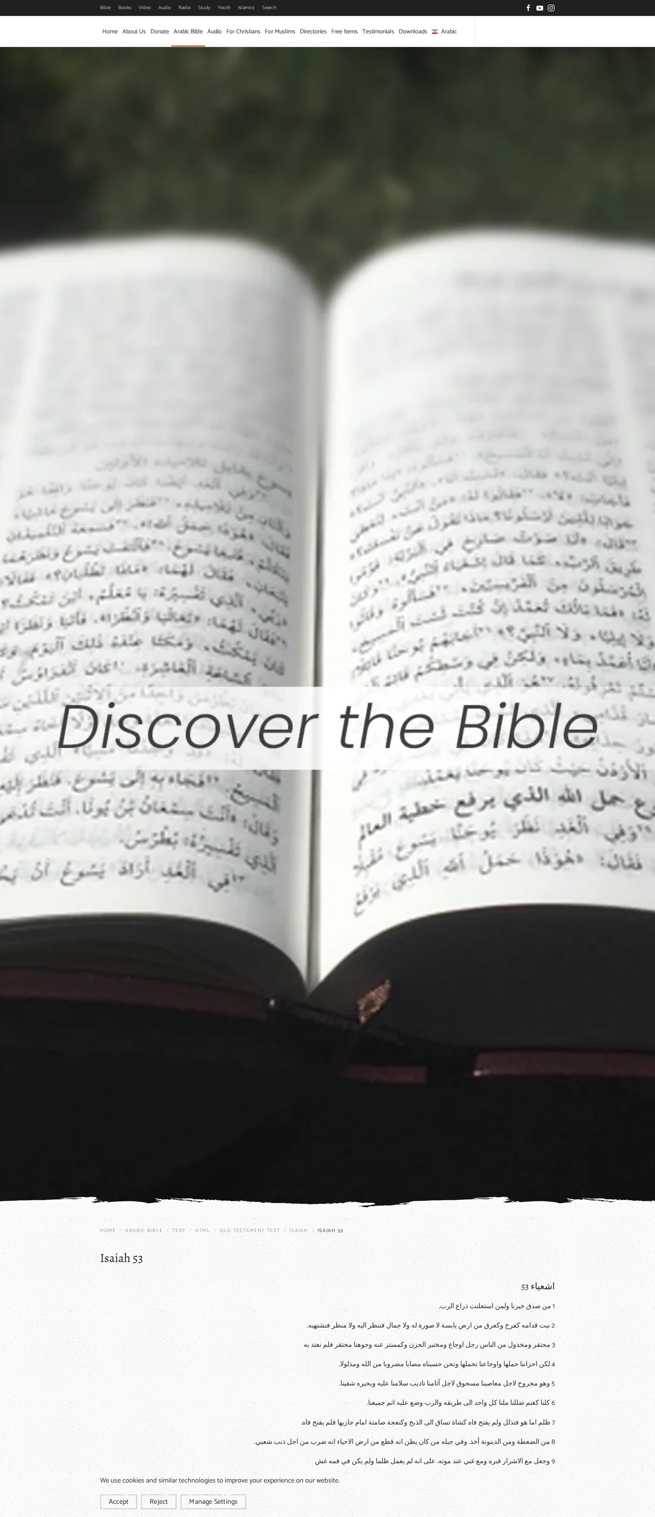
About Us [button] (134, 32)
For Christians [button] (243, 32)
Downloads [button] (413, 32)
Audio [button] (214, 32)
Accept (118, 1502)
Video (145, 8)
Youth (224, 8)
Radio (185, 8)
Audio (164, 8)
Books (124, 8)
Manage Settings (213, 1502)
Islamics (246, 8)
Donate (159, 32)
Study (204, 8)
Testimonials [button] (378, 32)
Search (269, 8)
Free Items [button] (344, 32)
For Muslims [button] (280, 32)
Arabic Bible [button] (188, 32)
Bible (105, 8)
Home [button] (110, 32)
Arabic (449, 32)
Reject (159, 1502)
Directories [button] (313, 32)
